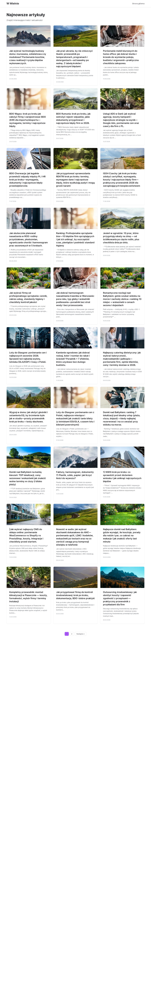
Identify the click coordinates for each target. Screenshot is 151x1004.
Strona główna (138, 3)
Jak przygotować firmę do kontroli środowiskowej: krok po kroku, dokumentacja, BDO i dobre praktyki (75, 595)
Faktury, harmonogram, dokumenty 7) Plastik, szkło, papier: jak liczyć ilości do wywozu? (75, 475)
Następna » (80, 634)
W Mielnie (13, 3)
